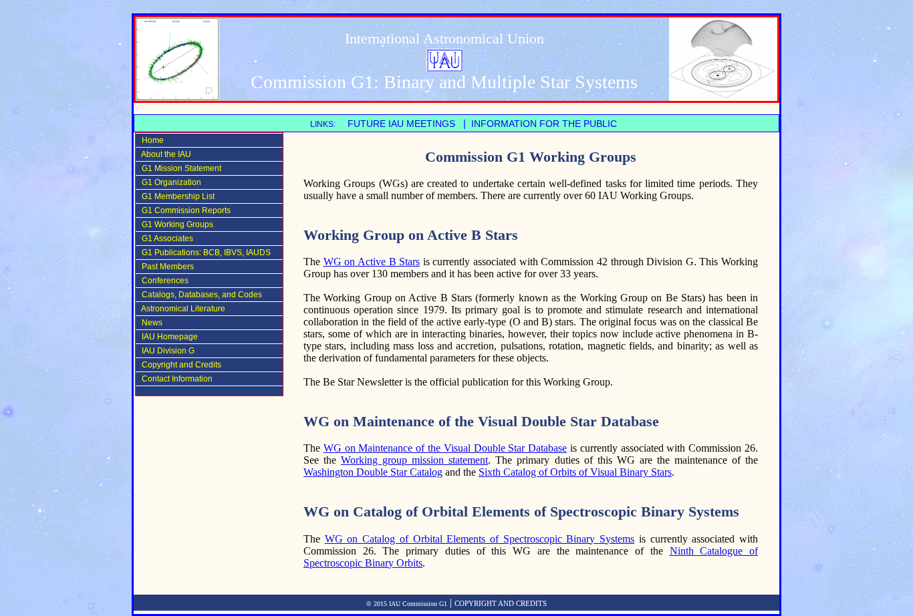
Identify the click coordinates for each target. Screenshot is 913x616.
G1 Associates (164, 238)
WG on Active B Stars (371, 261)
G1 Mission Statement (178, 168)
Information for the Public (545, 124)
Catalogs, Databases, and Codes (199, 294)
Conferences (162, 280)
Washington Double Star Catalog (372, 472)
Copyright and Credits (178, 364)
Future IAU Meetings (401, 124)
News (149, 322)
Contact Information (174, 378)
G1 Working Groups (174, 224)
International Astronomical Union (444, 39)
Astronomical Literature (180, 308)
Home (150, 140)
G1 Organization (168, 182)
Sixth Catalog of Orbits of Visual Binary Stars (575, 472)
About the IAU (163, 154)
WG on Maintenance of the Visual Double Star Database (445, 448)
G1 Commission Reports (183, 210)
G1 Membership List (175, 196)
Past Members (165, 266)
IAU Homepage (167, 336)
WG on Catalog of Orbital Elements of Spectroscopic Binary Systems (479, 539)
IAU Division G (165, 350)
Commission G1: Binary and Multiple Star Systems (444, 81)
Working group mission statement (414, 460)
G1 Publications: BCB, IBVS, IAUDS (203, 252)
